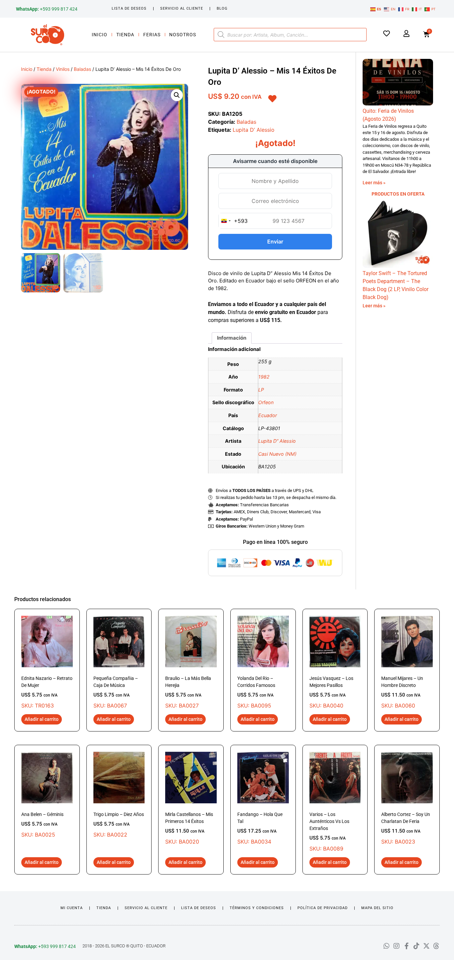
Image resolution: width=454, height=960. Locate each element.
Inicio (99, 34)
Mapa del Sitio (377, 908)
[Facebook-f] (406, 946)
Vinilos (62, 69)
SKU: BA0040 (331, 692)
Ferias (152, 34)
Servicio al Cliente (181, 8)
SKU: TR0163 (46, 692)
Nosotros (182, 34)
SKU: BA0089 (329, 832)
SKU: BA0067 (115, 692)
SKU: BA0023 (405, 828)
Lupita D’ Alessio (254, 129)
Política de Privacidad (322, 908)
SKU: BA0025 (42, 825)
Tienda (125, 34)
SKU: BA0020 (189, 828)
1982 (264, 377)
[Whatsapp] (386, 946)
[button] (177, 95)
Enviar (275, 241)
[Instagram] (396, 946)
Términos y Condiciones (257, 908)
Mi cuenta (71, 908)
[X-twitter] (426, 946)
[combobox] (233, 221)
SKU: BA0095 (256, 692)
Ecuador (267, 415)
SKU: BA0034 (260, 828)
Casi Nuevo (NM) (277, 454)
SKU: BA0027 (188, 692)
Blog (222, 8)
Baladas (82, 69)
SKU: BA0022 (118, 825)
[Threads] (436, 946)
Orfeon (266, 402)
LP (261, 390)
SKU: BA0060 (402, 692)
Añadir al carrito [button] (41, 719)
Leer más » (374, 182)
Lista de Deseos (129, 8)
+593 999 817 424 (46, 9)
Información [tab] (231, 338)
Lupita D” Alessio (277, 441)
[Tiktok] (416, 946)
